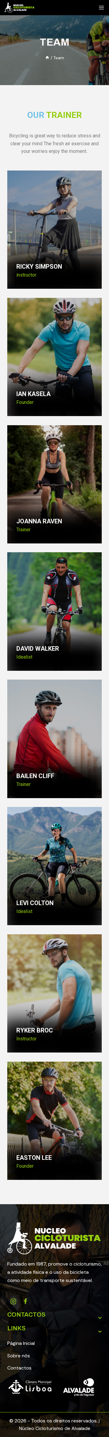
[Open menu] (101, 8)
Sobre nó (17, 1356)
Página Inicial (21, 1343)
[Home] (47, 57)
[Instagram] (13, 1301)
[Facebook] (25, 1301)
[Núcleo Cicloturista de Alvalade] (20, 7)
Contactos (19, 1368)
